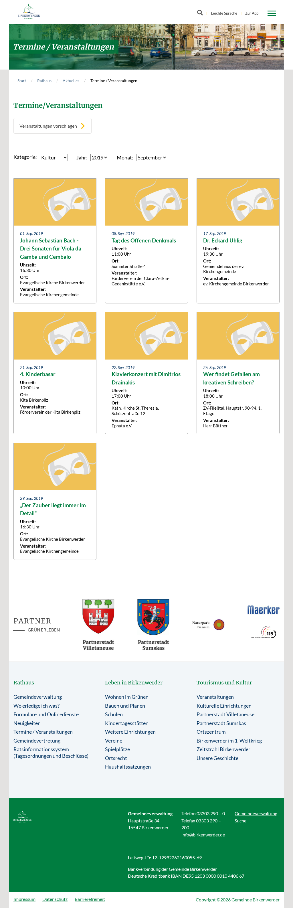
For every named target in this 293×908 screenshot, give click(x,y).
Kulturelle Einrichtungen (224, 705)
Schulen (114, 714)
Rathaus (44, 80)
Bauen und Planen (125, 705)
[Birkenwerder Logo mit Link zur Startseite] (29, 11)
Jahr (81, 157)
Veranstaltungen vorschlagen (48, 126)
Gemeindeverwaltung (37, 697)
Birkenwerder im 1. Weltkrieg (229, 740)
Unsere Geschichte (217, 758)
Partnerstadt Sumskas (221, 723)
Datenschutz (55, 899)
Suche (240, 820)
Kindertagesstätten (127, 723)
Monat (124, 157)
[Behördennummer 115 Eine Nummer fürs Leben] (264, 632)
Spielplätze (117, 749)
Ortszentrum (211, 732)
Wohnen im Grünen (127, 697)
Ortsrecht (116, 758)
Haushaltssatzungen (128, 766)
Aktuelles (71, 80)
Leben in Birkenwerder (134, 682)
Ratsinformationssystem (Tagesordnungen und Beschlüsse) (50, 752)
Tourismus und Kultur (224, 682)
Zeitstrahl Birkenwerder (223, 749)
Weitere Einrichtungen (130, 732)
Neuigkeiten (27, 723)
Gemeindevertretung (36, 740)
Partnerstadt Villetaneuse (225, 714)
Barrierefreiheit (90, 899)
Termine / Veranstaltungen (43, 732)
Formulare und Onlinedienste (46, 714)
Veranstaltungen (215, 697)
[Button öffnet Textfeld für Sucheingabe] (201, 14)
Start (21, 80)
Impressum (24, 899)
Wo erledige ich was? (36, 705)
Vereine (113, 740)
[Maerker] (264, 609)
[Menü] (272, 13)
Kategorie (24, 157)
